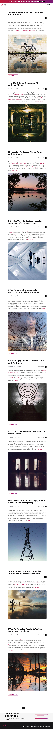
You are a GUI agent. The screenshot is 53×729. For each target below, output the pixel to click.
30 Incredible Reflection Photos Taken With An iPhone (25, 153)
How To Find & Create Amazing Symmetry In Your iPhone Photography (27, 501)
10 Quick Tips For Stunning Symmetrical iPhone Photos (26, 13)
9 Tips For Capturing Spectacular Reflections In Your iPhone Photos (23, 291)
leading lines (40, 98)
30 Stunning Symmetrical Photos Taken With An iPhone (26, 362)
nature (12, 232)
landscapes (42, 231)
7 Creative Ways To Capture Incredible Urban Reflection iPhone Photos (25, 222)
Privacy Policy (32, 724)
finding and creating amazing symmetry (26, 30)
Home (9, 9)
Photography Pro (46, 724)
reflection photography (23, 231)
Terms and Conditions (22, 724)
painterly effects (32, 644)
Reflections (42, 163)
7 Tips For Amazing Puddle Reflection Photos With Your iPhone (25, 630)
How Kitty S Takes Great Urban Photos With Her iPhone (25, 84)
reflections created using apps (31, 167)
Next (45, 707)
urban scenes (16, 234)
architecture (11, 377)
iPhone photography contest (19, 163)
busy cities (25, 234)
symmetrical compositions (14, 644)
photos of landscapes (35, 582)
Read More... (15, 32)
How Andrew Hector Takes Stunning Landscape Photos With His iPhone (24, 572)
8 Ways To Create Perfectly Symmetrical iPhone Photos (26, 432)
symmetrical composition (21, 374)
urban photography (18, 94)
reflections (18, 99)
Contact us (38, 724)
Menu (48, 5)
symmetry (10, 99)
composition (15, 98)
